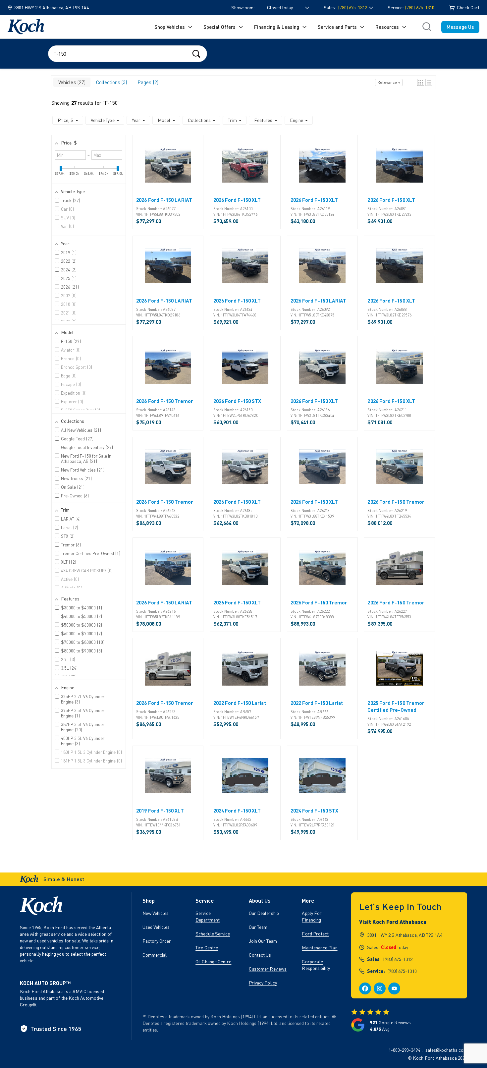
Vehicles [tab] (71, 82)
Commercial (154, 955)
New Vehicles (155, 913)
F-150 (111, 103)
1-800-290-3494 (404, 1050)
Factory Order (156, 941)
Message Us (460, 27)
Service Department (207, 916)
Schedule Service (212, 933)
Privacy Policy (263, 982)
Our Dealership (264, 913)
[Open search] (426, 26)
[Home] (26, 26)
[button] (420, 82)
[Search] (196, 53)
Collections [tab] (111, 82)
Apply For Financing (312, 916)
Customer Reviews (268, 969)
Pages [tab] (147, 82)
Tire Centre (206, 947)
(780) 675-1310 (419, 7)
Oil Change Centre (213, 961)
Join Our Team (263, 941)
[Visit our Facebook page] (365, 988)
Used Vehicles (156, 927)
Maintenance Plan (319, 947)
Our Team (258, 927)
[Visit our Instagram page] (380, 988)
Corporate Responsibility (316, 965)
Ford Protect (315, 933)
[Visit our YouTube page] (394, 988)
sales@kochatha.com (446, 1050)
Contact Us (260, 955)
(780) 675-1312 (397, 959)
